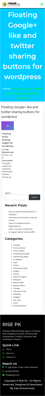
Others (16, 265)
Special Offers (19, 286)
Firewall (16, 245)
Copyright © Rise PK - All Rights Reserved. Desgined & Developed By (22, 384)
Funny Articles (19, 248)
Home (6, 88)
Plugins (16, 271)
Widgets (16, 297)
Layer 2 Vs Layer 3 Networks (20, 229)
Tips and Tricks (19, 291)
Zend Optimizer (19, 306)
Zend (15, 303)
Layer (15, 262)
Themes (16, 288)
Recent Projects (20, 277)
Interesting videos (20, 257)
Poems (16, 274)
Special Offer (18, 283)
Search (8, 193)
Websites (17, 294)
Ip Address (17, 260)
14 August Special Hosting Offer (22, 232)
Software (17, 280)
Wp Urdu (17, 300)
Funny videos (18, 251)
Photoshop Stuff (20, 268)
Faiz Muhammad (24, 388)
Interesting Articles (21, 254)
